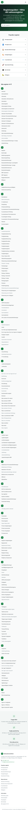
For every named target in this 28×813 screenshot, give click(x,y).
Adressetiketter (4, 787)
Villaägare (3, 789)
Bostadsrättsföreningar (6, 771)
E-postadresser (4, 785)
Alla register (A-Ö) (5, 803)
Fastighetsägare (4, 773)
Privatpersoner (4, 769)
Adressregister (4, 797)
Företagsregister (4, 767)
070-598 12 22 (5, 760)
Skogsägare (3, 799)
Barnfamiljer (3, 801)
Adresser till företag (5, 781)
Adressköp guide (4, 795)
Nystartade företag (5, 775)
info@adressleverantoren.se (8, 761)
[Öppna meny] (25, 2)
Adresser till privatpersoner (7, 783)
